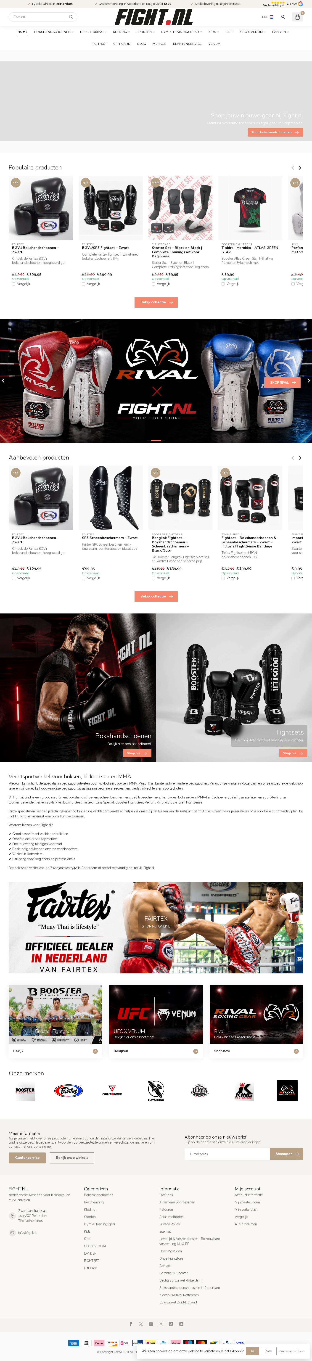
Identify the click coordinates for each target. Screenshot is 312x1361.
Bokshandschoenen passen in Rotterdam (189, 1288)
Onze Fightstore (171, 1258)
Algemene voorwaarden (177, 1202)
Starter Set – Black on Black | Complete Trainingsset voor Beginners (177, 252)
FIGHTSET (99, 43)
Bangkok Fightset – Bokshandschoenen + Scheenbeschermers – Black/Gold (170, 544)
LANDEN (279, 32)
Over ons (166, 1195)
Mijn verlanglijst (246, 1209)
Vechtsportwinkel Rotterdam (180, 1280)
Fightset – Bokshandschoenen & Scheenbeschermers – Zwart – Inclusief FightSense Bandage (249, 542)
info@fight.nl (27, 1232)
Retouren (166, 1209)
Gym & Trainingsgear (180, 32)
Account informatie (249, 1195)
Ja (252, 1351)
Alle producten (246, 1224)
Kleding (120, 32)
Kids (212, 32)
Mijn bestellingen (247, 1202)
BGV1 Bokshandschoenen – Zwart (35, 250)
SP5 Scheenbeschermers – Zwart (110, 538)
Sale (229, 32)
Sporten (144, 32)
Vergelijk (23, 284)
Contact (165, 1266)
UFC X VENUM (251, 32)
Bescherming (92, 32)
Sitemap (165, 1231)
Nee (269, 1351)
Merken (160, 43)
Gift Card (122, 43)
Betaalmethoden (171, 1217)
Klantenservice (187, 43)
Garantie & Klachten (173, 1273)
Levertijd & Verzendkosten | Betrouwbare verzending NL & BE (189, 1241)
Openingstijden (170, 1251)
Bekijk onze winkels (72, 1158)
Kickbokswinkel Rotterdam (179, 1295)
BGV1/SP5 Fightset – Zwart (105, 248)
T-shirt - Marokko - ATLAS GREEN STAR (250, 250)
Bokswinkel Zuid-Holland (178, 1302)
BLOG (141, 43)
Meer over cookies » (292, 1351)
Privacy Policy (169, 1224)
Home (23, 32)
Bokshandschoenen (52, 32)
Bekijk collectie (153, 302)
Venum (215, 43)
